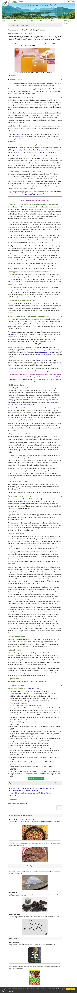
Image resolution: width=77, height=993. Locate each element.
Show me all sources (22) (36, 778)
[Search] (66, 2)
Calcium (10, 368)
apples (15, 89)
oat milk (45, 150)
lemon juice (30, 337)
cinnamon (11, 179)
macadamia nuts (50, 152)
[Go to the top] (61, 80)
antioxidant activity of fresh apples (19, 420)
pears (42, 337)
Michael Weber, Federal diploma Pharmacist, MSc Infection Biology (32, 788)
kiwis (12, 365)
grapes (27, 354)
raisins (47, 176)
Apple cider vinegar (51, 337)
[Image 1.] (34, 65)
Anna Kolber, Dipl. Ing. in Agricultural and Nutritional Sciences (31, 793)
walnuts (41, 152)
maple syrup (24, 181)
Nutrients (57, 783)
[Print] (66, 24)
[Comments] (64, 24)
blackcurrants (47, 354)
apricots (15, 150)
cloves (21, 179)
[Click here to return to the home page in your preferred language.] (5, 6)
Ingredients (11, 25)
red (53, 126)
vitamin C (39, 360)
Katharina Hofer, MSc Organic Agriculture (24, 790)
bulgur (25, 150)
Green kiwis (42, 341)
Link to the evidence (33, 688)
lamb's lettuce (35, 354)
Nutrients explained (28, 379)
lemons (53, 176)
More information (7, 991)
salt (58, 150)
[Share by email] (68, 24)
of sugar (14, 131)
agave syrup (16, 181)
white (48, 126)
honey (10, 181)
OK (70, 989)
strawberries (34, 350)
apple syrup (20, 341)
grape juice (44, 350)
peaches (27, 350)
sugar (17, 152)
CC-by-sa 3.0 (18, 72)
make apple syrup (18, 136)
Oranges (51, 350)
